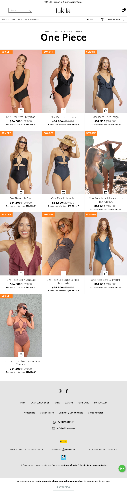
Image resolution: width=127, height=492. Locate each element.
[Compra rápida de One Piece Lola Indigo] (63, 192)
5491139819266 (66, 422)
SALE (57, 402)
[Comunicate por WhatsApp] (121, 468)
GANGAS (69, 402)
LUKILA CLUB (100, 402)
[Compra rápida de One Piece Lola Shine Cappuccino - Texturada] (21, 354)
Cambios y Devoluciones (71, 412)
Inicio (4, 20)
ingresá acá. (70, 465)
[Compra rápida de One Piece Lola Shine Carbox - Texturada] (63, 273)
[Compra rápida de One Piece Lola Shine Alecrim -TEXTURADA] (105, 192)
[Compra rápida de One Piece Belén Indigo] (105, 110)
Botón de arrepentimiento (93, 465)
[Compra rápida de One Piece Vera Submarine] (105, 273)
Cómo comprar (95, 412)
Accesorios (29, 412)
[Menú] (5, 10)
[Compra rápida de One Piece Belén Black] (63, 110)
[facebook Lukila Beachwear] (67, 391)
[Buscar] (29, 10)
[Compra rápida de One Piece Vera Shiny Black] (21, 110)
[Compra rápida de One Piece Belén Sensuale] (21, 273)
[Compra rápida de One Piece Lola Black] (21, 192)
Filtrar (90, 19)
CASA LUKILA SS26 (19, 20)
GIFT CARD (84, 402)
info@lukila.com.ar (66, 428)
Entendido (63, 487)
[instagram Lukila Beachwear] (60, 391)
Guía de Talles (47, 412)
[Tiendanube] (63, 450)
